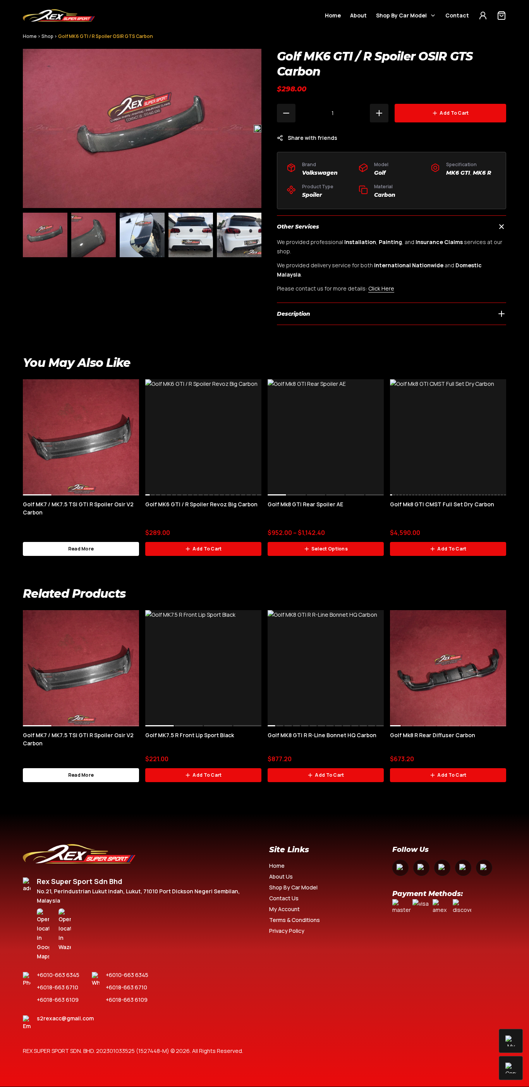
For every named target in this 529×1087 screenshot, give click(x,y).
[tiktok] (484, 868)
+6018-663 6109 (58, 999)
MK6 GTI (458, 172)
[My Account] (483, 15)
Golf (380, 172)
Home (333, 15)
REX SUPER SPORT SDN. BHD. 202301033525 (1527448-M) (96, 1050)
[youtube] (442, 868)
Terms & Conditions (294, 920)
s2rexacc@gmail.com (65, 1018)
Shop (47, 36)
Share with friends (312, 137)
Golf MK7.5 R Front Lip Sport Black (189, 735)
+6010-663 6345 (58, 975)
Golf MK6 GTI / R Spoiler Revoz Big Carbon (201, 504)
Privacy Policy (286, 930)
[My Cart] (501, 15)
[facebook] (400, 868)
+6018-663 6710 (57, 987)
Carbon (384, 194)
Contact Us (284, 898)
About (358, 15)
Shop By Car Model (401, 15)
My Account (284, 909)
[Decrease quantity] (286, 113)
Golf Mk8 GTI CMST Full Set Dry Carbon (442, 504)
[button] (257, 128)
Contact (457, 15)
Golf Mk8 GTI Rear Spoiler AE (305, 504)
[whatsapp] (463, 868)
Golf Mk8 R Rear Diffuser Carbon (432, 735)
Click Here (381, 288)
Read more (81, 548)
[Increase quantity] (379, 113)
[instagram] (421, 868)
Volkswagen (320, 172)
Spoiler (312, 194)
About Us (281, 876)
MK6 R (482, 172)
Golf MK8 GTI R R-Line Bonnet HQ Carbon (322, 735)
